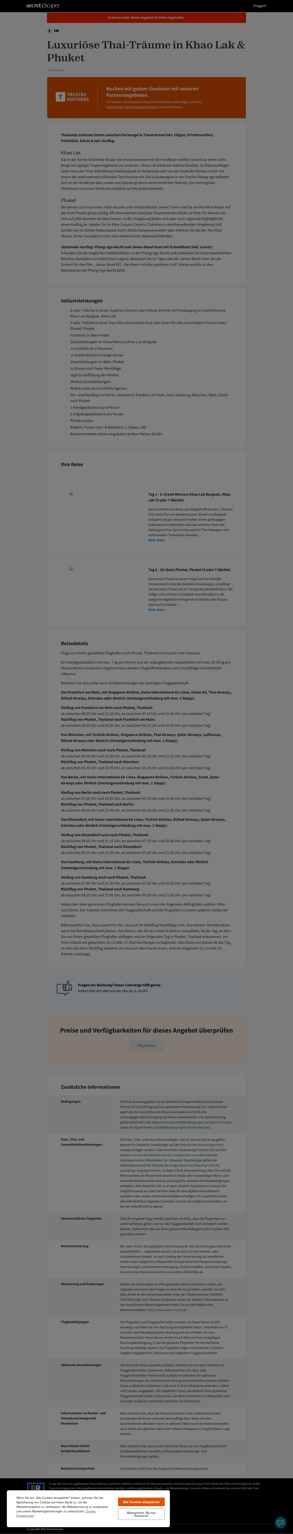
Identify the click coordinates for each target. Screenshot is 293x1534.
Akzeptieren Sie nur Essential (141, 1514)
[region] (88, 1508)
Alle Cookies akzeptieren (141, 1502)
